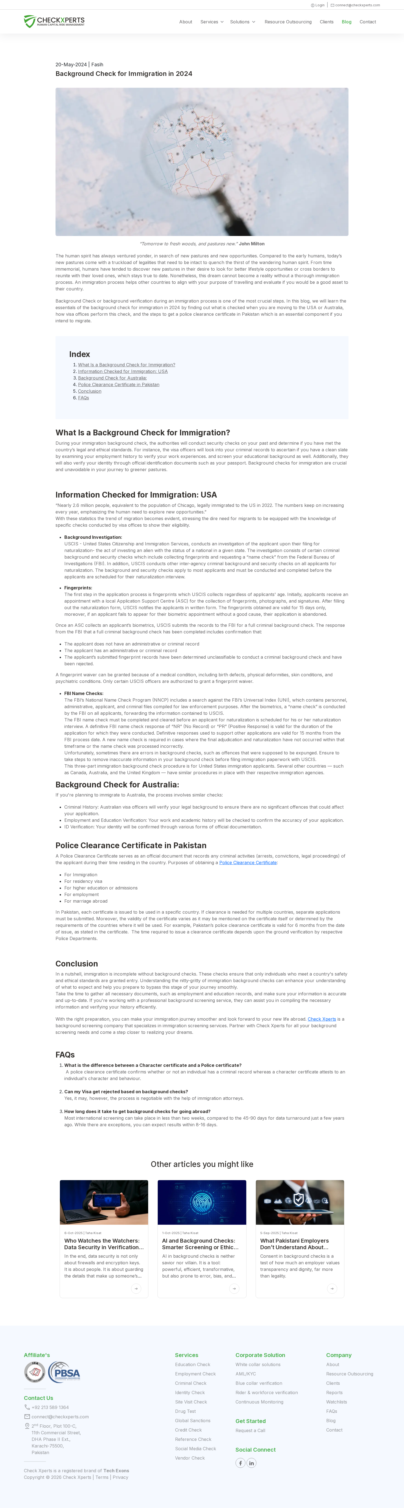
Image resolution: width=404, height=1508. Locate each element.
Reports (334, 1392)
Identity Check (190, 1392)
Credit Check (188, 1430)
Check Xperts (322, 1019)
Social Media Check (195, 1448)
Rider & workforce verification (267, 1392)
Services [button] (209, 21)
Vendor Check (190, 1458)
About (185, 21)
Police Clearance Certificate (248, 862)
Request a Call (250, 1430)
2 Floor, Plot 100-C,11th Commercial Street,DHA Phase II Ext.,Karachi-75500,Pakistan (56, 1439)
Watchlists (336, 1402)
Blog (347, 21)
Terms (102, 1477)
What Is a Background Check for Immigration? (126, 364)
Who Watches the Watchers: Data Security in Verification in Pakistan (102, 1247)
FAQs (83, 397)
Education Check (192, 1364)
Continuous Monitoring (259, 1402)
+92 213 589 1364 (50, 1407)
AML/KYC (246, 1374)
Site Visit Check (191, 1402)
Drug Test (185, 1411)
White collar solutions (258, 1364)
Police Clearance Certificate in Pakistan (118, 384)
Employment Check (195, 1374)
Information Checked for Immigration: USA (123, 371)
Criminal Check (190, 1383)
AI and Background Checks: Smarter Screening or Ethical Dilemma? (200, 1247)
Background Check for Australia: (112, 378)
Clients (327, 21)
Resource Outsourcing (288, 21)
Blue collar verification (259, 1383)
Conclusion (89, 391)
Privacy (120, 1477)
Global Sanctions (193, 1420)
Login (318, 5)
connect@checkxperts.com (355, 5)
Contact (368, 21)
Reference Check (193, 1439)
